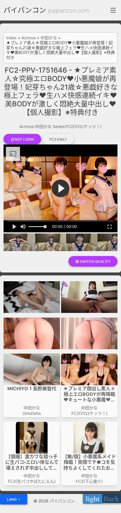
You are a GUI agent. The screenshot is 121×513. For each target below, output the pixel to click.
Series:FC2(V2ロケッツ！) (77, 126)
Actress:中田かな (35, 126)
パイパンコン (25, 10)
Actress (28, 37)
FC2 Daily (58, 139)
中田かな (49, 37)
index (11, 37)
